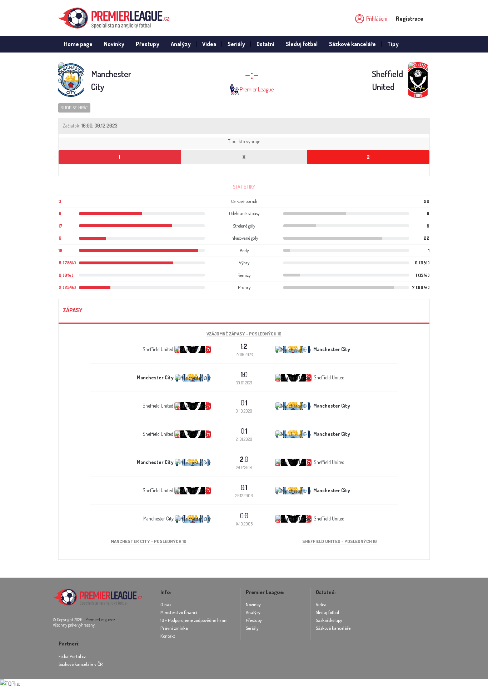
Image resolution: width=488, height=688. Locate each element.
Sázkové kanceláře (352, 44)
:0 (244, 374)
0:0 (244, 515)
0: (244, 402)
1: (244, 346)
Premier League (257, 89)
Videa (209, 44)
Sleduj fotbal (302, 44)
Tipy (393, 44)
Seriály (236, 44)
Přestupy (147, 44)
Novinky (114, 44)
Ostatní (265, 44)
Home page (78, 44)
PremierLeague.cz (100, 619)
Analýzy (181, 44)
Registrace (409, 18)
